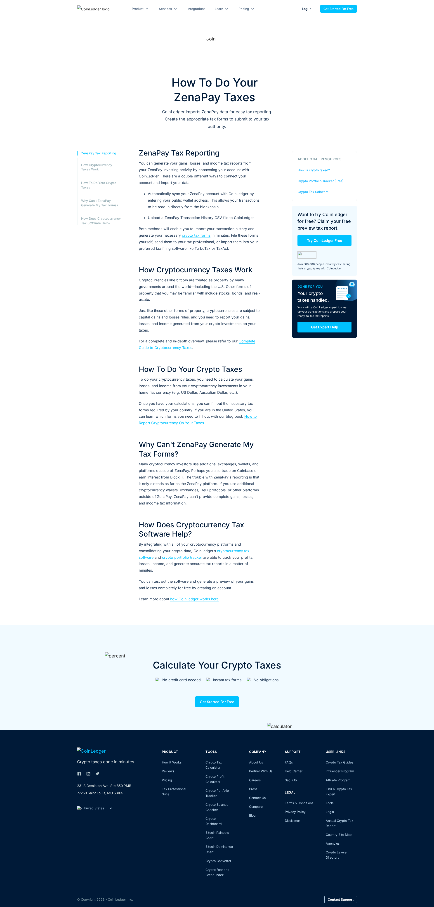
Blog (252, 815)
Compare (256, 806)
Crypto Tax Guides (339, 762)
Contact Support (341, 899)
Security (291, 780)
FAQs (289, 762)
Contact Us (257, 798)
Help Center (293, 771)
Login (330, 812)
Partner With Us (260, 771)
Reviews (168, 771)
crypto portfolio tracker (182, 557)
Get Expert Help (324, 327)
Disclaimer (292, 820)
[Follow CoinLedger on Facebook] (79, 773)
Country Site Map (339, 834)
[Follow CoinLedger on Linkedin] (88, 773)
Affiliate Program (338, 780)
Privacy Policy (295, 812)
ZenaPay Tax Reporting (98, 153)
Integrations (196, 8)
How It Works (172, 762)
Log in (306, 9)
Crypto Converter (218, 861)
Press (253, 789)
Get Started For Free (338, 9)
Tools (329, 803)
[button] (139, 8)
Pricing (167, 780)
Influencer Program (340, 771)
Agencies (333, 843)
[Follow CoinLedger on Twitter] (97, 773)
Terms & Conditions (299, 803)
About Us (256, 762)
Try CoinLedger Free (324, 240)
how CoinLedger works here (194, 599)
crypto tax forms (196, 235)
